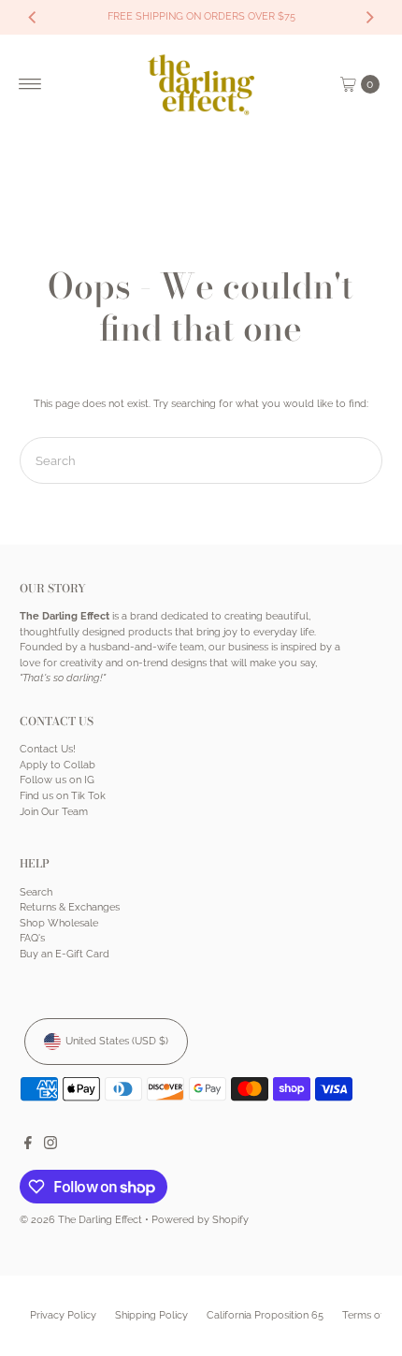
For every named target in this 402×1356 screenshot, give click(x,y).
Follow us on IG (57, 780)
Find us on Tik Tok (63, 796)
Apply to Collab (57, 765)
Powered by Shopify (200, 1220)
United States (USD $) (116, 1041)
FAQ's (32, 938)
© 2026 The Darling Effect (81, 1220)
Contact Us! (48, 749)
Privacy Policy (63, 1315)
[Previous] (32, 16)
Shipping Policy (151, 1315)
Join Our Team (54, 812)
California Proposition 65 (265, 1315)
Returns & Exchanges (70, 907)
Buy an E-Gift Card (64, 954)
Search (36, 892)
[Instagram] (50, 1146)
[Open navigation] (30, 84)
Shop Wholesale (59, 923)
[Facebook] (28, 1146)
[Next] (369, 16)
